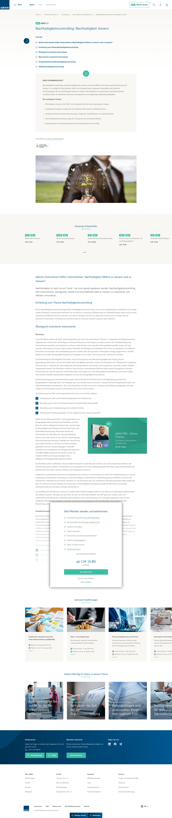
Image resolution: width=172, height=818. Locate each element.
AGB (47, 806)
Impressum (38, 806)
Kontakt (86, 806)
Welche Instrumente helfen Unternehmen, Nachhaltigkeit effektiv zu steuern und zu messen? (75, 42)
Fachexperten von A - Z (64, 792)
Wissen (32, 5)
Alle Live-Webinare (62, 783)
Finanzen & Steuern (50, 14)
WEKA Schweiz (30, 778)
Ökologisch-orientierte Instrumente (53, 52)
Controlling (64, 14)
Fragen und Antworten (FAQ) (128, 778)
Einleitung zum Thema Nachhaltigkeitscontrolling (59, 47)
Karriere (28, 787)
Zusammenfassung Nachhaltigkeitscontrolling (57, 62)
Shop (40, 5)
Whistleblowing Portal (72, 806)
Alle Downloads (61, 787)
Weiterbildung (51, 5)
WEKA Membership (93, 778)
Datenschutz (56, 806)
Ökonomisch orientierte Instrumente (53, 57)
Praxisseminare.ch (93, 787)
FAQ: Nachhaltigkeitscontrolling (51, 67)
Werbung (122, 783)
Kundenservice (124, 787)
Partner (27, 783)
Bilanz (82, 362)
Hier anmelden (86, 582)
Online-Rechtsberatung (126, 792)
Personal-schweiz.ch (94, 792)
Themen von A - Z (62, 778)
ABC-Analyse (44, 453)
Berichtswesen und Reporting (82, 14)
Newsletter (29, 792)
